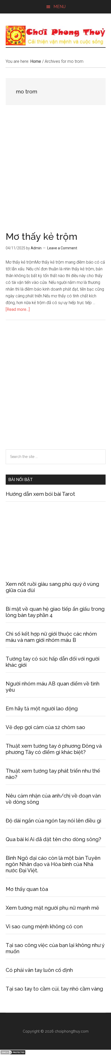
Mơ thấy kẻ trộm (41, 236)
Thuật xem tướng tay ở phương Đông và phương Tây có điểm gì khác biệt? (54, 749)
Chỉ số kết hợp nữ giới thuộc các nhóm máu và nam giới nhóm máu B (51, 637)
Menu (59, 6)
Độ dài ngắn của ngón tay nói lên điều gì (53, 821)
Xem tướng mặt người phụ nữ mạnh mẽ (52, 908)
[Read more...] (18, 309)
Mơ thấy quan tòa (27, 889)
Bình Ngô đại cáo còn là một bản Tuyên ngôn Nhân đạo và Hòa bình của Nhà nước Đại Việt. (53, 864)
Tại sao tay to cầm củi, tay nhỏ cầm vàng (54, 989)
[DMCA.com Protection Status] (13, 1053)
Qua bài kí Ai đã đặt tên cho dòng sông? (53, 839)
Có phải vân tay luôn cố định (39, 970)
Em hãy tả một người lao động (42, 708)
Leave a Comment (62, 248)
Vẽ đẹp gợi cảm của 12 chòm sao (45, 727)
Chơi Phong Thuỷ (56, 35)
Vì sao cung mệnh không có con (44, 926)
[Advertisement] (55, 174)
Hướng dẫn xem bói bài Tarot (40, 494)
